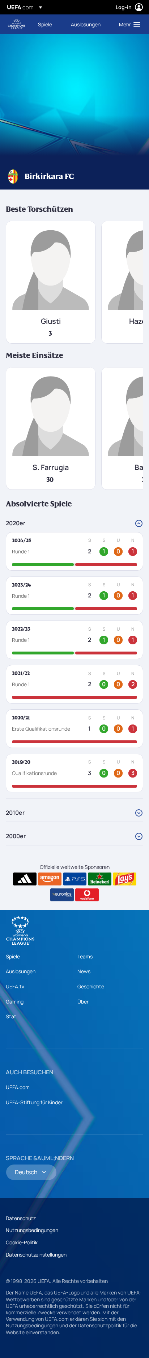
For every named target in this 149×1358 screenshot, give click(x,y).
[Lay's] (124, 878)
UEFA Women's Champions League (16, 24)
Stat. (12, 1016)
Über (83, 1001)
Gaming (15, 1001)
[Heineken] (99, 878)
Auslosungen (20, 971)
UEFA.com (18, 1087)
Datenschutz (21, 1218)
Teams (85, 956)
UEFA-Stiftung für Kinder (34, 1102)
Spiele (13, 956)
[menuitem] (48, 24)
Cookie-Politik (22, 1242)
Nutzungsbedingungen (32, 1230)
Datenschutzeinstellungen (36, 1254)
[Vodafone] (87, 894)
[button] (128, 24)
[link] (45, 24)
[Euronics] (62, 894)
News (83, 971)
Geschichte (90, 986)
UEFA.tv (15, 986)
